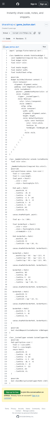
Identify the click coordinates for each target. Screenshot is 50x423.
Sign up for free (12, 392)
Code (8, 38)
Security (21, 409)
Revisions (21, 38)
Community (36, 409)
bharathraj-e (8, 24)
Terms (7, 409)
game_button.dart (26, 24)
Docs (43, 409)
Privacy (13, 409)
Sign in (34, 4)
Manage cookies (28, 411)
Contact (18, 411)
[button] (35, 33)
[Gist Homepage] (17, 4)
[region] (25, 217)
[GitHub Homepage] (17, 416)
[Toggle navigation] (3, 4)
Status (28, 409)
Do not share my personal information (25, 413)
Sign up (43, 4)
